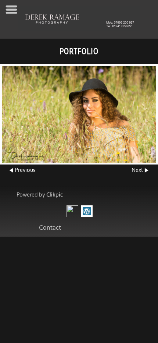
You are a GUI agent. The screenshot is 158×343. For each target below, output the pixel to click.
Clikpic (54, 195)
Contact (50, 227)
